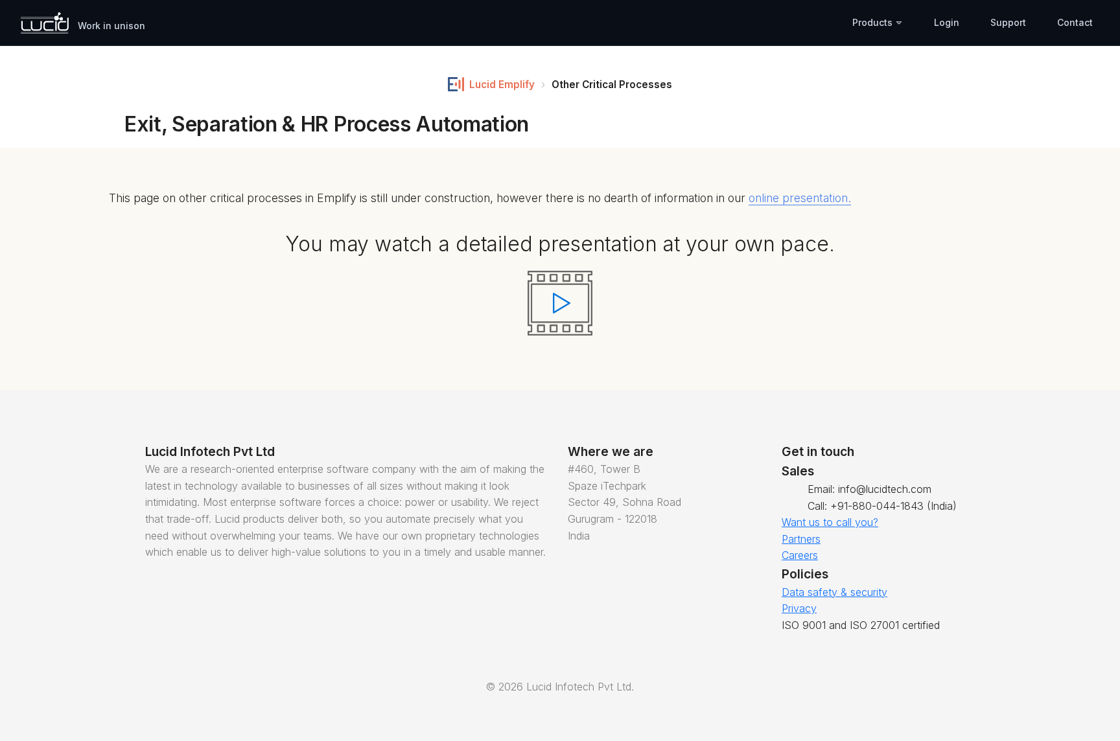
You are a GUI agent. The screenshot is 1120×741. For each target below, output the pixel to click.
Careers (800, 555)
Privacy (799, 608)
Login (946, 22)
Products (873, 22)
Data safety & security (834, 592)
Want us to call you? (830, 522)
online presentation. (800, 198)
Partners (801, 538)
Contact (1075, 22)
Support (1008, 22)
